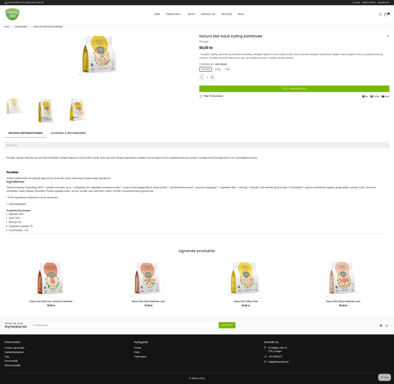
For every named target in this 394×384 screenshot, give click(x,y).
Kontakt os (208, 14)
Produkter (173, 14)
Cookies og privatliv (14, 347)
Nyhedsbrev (16, 325)
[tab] (197, 145)
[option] (100, 55)
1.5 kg (217, 69)
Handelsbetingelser (14, 352)
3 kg (227, 69)
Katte (137, 352)
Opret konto (369, 3)
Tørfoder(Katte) (21, 27)
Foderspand (140, 356)
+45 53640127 (275, 356)
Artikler (226, 14)
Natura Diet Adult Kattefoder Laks (51, 301)
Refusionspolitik (12, 365)
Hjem (157, 14)
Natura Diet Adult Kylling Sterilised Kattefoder (343, 301)
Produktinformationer (25, 133)
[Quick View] (94, 266)
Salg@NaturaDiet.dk (278, 361)
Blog (241, 14)
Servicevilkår (11, 361)
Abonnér (227, 325)
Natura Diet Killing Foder (148, 301)
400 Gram (205, 69)
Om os (191, 14)
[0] (385, 14)
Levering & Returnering (68, 133)
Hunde (137, 347)
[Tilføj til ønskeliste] (94, 272)
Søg (7, 356)
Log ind (356, 3)
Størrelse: (213, 64)
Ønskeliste (383, 3)
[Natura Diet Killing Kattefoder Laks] (387, 35)
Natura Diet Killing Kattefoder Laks (246, 301)
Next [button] (191, 65)
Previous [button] (8, 65)
